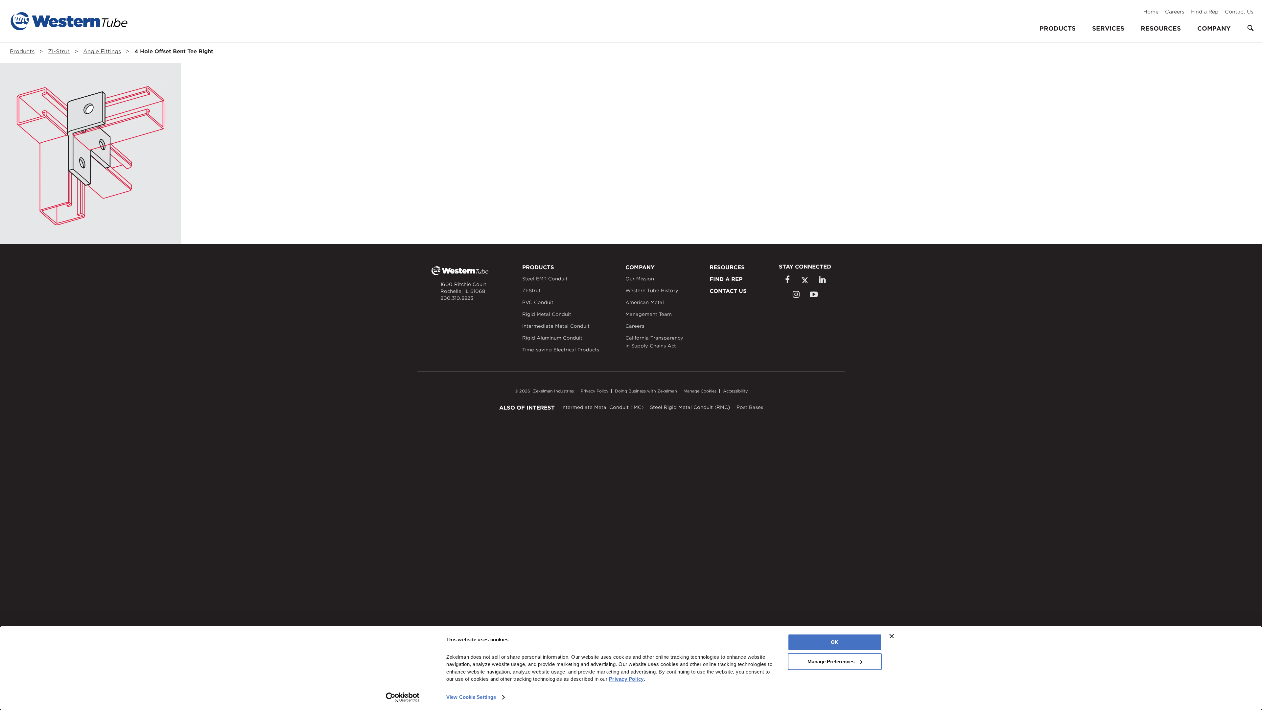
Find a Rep (1204, 12)
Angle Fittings (102, 51)
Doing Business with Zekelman (646, 391)
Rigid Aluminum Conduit (552, 338)
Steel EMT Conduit (545, 278)
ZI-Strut (59, 51)
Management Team (648, 314)
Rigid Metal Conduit (546, 314)
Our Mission (639, 278)
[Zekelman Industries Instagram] (796, 294)
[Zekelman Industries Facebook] (787, 279)
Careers (1174, 12)
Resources (1161, 28)
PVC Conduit (537, 302)
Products (22, 51)
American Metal (644, 302)
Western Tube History (651, 290)
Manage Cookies (700, 391)
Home (1150, 12)
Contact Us (1239, 12)
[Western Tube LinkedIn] (822, 279)
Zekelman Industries (553, 391)
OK (834, 642)
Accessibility (735, 391)
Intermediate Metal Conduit (556, 326)
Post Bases (749, 407)
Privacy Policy (594, 391)
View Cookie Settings (471, 697)
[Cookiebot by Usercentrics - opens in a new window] (403, 697)
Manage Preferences (830, 661)
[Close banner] (891, 636)
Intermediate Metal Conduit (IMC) (602, 407)
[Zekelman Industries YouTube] (814, 294)
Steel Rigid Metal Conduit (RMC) (690, 407)
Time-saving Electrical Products (560, 349)
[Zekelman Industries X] (805, 280)
